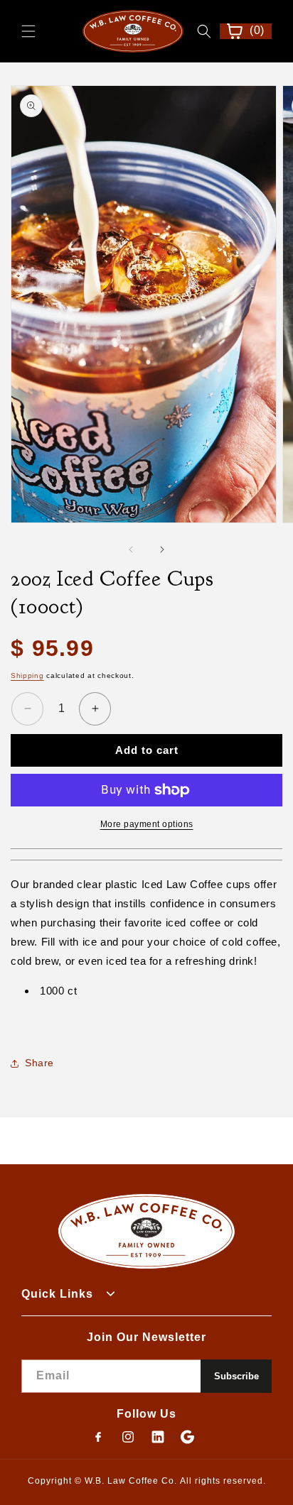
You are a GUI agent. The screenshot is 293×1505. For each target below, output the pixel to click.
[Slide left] (130, 549)
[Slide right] (162, 549)
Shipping (27, 675)
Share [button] (39, 1062)
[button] (28, 31)
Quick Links (57, 1294)
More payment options (146, 824)
